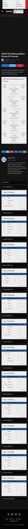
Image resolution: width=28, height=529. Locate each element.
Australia (7, 278)
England (9, 405)
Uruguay (9, 381)
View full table (22, 208)
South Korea (10, 200)
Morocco (9, 252)
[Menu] (2, 11)
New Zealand (10, 360)
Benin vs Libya (14, 130)
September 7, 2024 (11, 96)
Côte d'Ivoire (10, 308)
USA (6, 276)
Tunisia (9, 334)
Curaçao (9, 305)
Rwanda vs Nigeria (14, 118)
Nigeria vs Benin (14, 106)
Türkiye (6, 282)
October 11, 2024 (14, 133)
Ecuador (9, 303)
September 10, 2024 (17, 108)
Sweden (9, 332)
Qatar (9, 232)
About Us (12, 518)
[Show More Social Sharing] (25, 65)
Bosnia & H (10, 229)
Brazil (9, 250)
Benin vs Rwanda (14, 142)
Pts (24, 221)
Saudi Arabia (10, 387)
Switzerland (10, 226)
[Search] (26, 11)
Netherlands (10, 326)
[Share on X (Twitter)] (12, 65)
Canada (9, 224)
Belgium (9, 358)
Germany (9, 300)
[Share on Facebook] (5, 65)
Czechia (9, 203)
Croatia (9, 410)
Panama (9, 413)
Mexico (9, 197)
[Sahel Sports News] (14, 11)
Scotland (9, 255)
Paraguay (7, 280)
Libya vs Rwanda (14, 94)
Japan (9, 329)
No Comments (6, 61)
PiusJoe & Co (8, 59)
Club (6, 195)
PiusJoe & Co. (22, 524)
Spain (9, 379)
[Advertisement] (14, 33)
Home (2, 15)
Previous (3, 145)
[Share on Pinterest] (19, 65)
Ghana (9, 407)
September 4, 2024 (14, 84)
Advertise (18, 518)
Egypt (9, 352)
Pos (3, 195)
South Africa (10, 205)
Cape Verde (10, 384)
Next (25, 145)
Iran (8, 355)
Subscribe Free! (14, 521)
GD (21, 221)
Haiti (8, 258)
